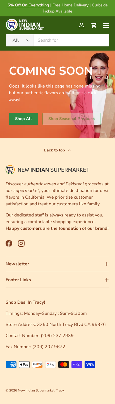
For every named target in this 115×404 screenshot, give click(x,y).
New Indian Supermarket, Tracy (41, 390)
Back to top (55, 150)
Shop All (23, 118)
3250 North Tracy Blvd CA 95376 (72, 324)
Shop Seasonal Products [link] (71, 118)
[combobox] (57, 40)
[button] (94, 25)
